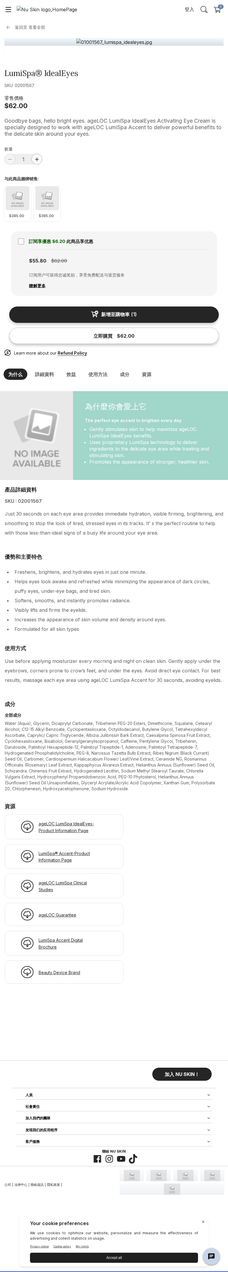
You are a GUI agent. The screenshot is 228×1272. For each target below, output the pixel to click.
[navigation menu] (8, 9)
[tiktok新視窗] (133, 1159)
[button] (182, 1074)
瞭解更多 (37, 285)
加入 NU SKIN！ (182, 1074)
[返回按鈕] (10, 27)
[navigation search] (204, 9)
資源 (146, 374)
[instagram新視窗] (109, 1159)
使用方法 (97, 374)
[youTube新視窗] (121, 1159)
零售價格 (13, 98)
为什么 (15, 374)
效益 (71, 374)
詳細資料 (44, 374)
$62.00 (16, 106)
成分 (124, 374)
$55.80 (37, 261)
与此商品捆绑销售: (21, 178)
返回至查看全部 (30, 27)
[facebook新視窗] (97, 1159)
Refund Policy (72, 352)
